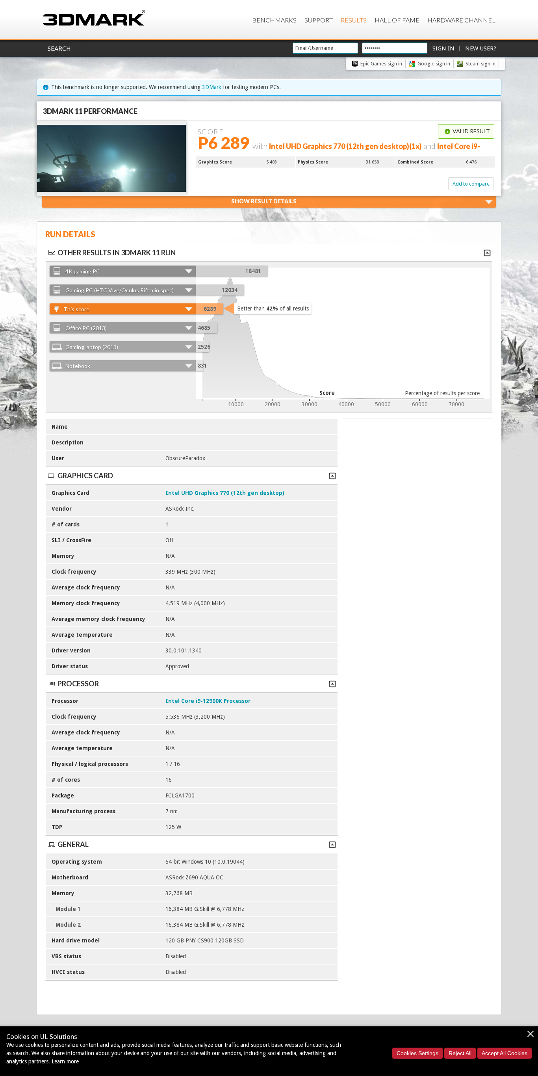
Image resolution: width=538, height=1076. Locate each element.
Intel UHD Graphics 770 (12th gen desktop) (224, 493)
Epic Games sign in (381, 64)
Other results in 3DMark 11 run (117, 252)
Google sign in (433, 64)
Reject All (460, 1053)
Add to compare (471, 184)
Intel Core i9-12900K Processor (207, 701)
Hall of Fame (397, 20)
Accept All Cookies (504, 1053)
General (73, 844)
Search (59, 48)
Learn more (65, 1061)
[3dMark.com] (94, 18)
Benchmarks (274, 20)
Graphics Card (85, 475)
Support (318, 20)
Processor (78, 683)
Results (354, 20)
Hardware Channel (461, 20)
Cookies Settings (417, 1053)
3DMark (211, 87)
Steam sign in (480, 64)
